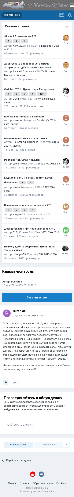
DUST (16, 98)
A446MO (17, 45)
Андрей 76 (19, 214)
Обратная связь (43, 483)
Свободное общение (48, 163)
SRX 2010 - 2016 (50, 232)
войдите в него (12, 409)
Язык (11, 483)
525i (15, 232)
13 (41, 94)
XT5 (48, 214)
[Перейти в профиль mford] (66, 206)
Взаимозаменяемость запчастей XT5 (27, 205)
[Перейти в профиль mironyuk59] (65, 248)
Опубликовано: (28, 315)
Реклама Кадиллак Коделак (22, 159)
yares (16, 163)
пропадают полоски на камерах (24, 116)
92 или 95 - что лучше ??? (20, 36)
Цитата (16, 382)
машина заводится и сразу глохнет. (26, 138)
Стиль (24, 483)
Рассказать (19, 444)
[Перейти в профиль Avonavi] (66, 38)
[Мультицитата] (5, 382)
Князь (16, 187)
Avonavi (17, 71)
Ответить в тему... (21, 424)
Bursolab (16, 281)
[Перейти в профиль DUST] (66, 91)
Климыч (17, 120)
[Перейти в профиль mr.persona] (66, 230)
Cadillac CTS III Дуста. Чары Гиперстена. (29, 89)
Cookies (61, 483)
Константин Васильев (25, 141)
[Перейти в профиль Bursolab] (7, 313)
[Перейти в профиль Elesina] (66, 118)
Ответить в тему (37, 297)
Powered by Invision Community (37, 491)
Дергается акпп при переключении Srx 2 (29, 228)
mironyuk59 (19, 254)
